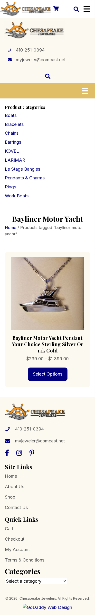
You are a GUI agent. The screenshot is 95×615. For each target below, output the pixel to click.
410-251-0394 (30, 50)
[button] (7, 452)
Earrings (13, 142)
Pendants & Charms (25, 177)
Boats (11, 115)
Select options (47, 374)
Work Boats (16, 195)
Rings (10, 186)
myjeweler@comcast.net (41, 59)
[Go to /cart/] (55, 8)
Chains (12, 133)
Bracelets (14, 124)
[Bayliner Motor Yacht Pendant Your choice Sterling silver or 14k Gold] (47, 293)
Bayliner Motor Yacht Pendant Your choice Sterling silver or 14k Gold (47, 344)
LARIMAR (15, 160)
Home (10, 227)
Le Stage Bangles (22, 169)
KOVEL (12, 151)
